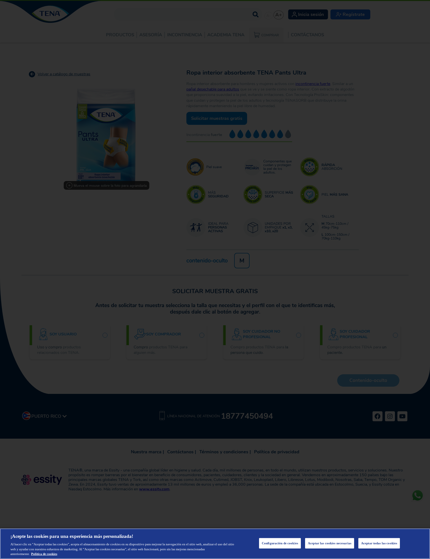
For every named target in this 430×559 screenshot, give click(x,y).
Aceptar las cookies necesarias (329, 543)
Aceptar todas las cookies (379, 543)
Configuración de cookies (280, 543)
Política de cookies (44, 554)
